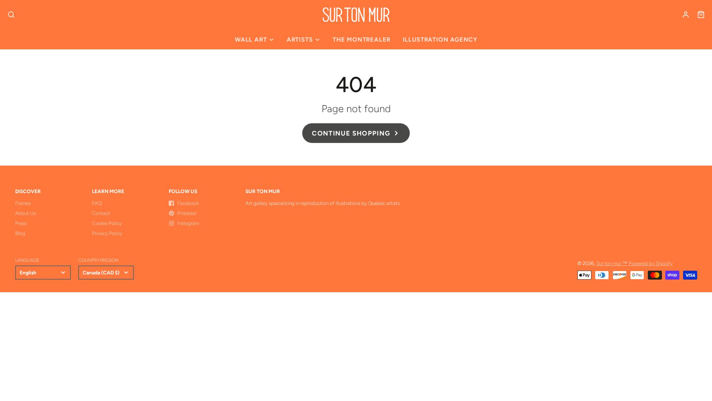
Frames (23, 203)
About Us (25, 213)
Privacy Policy (107, 233)
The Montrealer (361, 39)
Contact (101, 213)
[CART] (701, 14)
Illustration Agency (440, 39)
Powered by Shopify (651, 263)
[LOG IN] (685, 14)
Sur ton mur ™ (611, 263)
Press (21, 223)
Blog (20, 233)
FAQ (97, 203)
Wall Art (251, 39)
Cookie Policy (107, 223)
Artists (300, 39)
